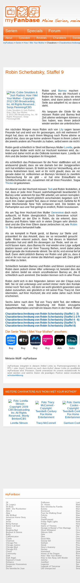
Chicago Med (12, 547)
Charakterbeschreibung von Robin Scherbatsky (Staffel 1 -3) (42, 313)
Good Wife (45, 539)
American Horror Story (16, 517)
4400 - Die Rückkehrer (16, 509)
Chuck (9, 551)
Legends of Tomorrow (50, 566)
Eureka (44, 509)
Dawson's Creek (13, 560)
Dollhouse (45, 502)
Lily (61, 129)
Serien (19, 43)
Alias (8, 513)
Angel (8, 519)
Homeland (45, 551)
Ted (50, 189)
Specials (35, 31)
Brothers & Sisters (14, 532)
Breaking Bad (12, 530)
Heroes (44, 549)
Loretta (68, 147)
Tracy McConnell (46, 423)
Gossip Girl (46, 541)
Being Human (12, 524)
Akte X (9, 511)
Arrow (8, 522)
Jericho (44, 560)
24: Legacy (11, 505)
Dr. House (45, 505)
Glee (43, 536)
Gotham (44, 543)
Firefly (44, 517)
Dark (8, 556)
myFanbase (8, 43)
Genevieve (57, 212)
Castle (9, 539)
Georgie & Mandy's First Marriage (56, 528)
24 (7, 502)
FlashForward (47, 519)
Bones (9, 528)
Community (11, 554)
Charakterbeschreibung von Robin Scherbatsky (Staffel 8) (40, 325)
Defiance (10, 562)
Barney (62, 90)
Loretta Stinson (19, 423)
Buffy (8, 534)
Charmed (10, 541)
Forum (54, 31)
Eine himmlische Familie (52, 507)
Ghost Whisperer (48, 530)
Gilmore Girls (46, 532)
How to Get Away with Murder (54, 558)
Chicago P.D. (12, 549)
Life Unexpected (48, 568)
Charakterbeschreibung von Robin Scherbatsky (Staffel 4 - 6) (42, 319)
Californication (12, 536)
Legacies (45, 564)
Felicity (44, 515)
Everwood (45, 511)
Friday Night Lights (49, 522)
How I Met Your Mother (34, 43)
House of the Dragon (50, 554)
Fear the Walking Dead (51, 513)
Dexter (9, 566)
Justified (44, 562)
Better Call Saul (13, 526)
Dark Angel (11, 558)
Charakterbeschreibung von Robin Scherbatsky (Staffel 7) (40, 322)
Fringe (44, 524)
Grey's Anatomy (48, 547)
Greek (43, 545)
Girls (43, 534)
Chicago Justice (13, 545)
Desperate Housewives (16, 564)
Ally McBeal (11, 515)
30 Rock (9, 507)
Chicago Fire (11, 543)
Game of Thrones (49, 526)
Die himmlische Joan (15, 568)
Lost (78, 502)
